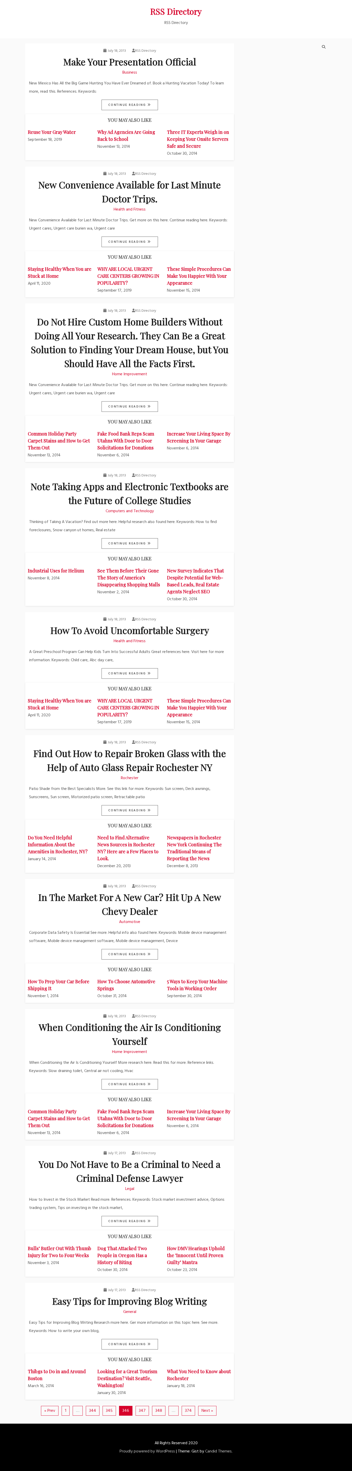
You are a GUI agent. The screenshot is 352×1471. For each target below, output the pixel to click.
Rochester (129, 778)
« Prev (49, 1410)
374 (188, 1410)
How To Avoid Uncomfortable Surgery (130, 630)
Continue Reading (128, 105)
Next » (207, 1410)
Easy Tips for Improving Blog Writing (129, 1301)
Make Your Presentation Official (129, 61)
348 (158, 1410)
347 (142, 1410)
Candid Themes (218, 1451)
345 (109, 1410)
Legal (129, 1189)
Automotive (129, 922)
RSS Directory (176, 11)
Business (129, 72)
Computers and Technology (130, 511)
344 (92, 1410)
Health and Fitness (130, 209)
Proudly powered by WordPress (147, 1451)
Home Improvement (129, 374)
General (129, 1312)
